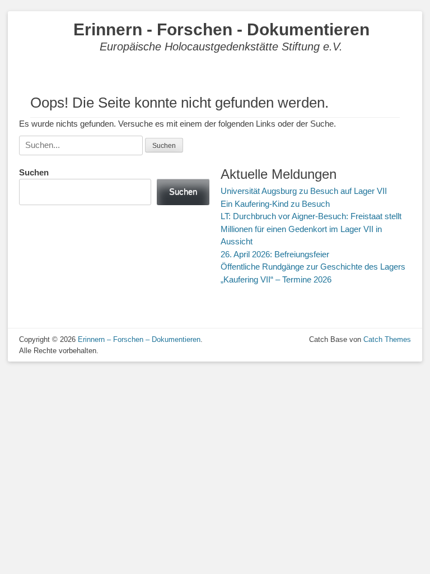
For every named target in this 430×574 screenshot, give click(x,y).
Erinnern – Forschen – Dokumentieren (139, 339)
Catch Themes (387, 339)
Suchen (34, 172)
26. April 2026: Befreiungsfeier (275, 254)
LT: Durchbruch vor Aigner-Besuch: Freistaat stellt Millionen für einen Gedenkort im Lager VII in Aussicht (311, 228)
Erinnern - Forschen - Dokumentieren (221, 29)
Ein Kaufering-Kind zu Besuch (275, 204)
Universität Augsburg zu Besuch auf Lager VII (304, 191)
